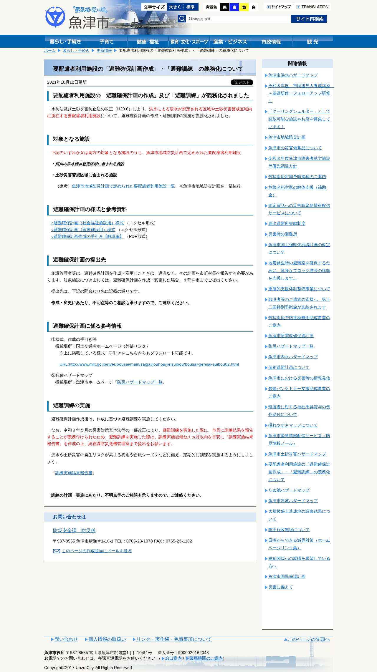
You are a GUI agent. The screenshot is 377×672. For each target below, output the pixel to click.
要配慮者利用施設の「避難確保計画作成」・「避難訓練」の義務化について (299, 472)
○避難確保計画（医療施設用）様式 (83, 229)
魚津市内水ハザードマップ (293, 356)
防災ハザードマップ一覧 (140, 382)
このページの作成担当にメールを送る (97, 550)
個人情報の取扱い (107, 639)
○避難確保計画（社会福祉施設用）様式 (87, 222)
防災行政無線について (289, 529)
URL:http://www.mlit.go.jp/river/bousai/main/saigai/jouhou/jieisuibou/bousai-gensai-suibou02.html (149, 364)
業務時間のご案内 (206, 658)
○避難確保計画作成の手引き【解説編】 (87, 236)
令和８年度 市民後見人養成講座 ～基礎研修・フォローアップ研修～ (301, 93)
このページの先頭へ (308, 639)
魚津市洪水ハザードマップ (293, 75)
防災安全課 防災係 (74, 530)
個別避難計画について (289, 367)
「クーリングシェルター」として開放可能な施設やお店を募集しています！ (299, 119)
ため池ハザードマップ (289, 490)
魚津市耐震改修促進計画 (291, 335)
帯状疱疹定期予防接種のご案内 (297, 176)
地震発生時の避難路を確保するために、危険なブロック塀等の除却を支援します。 (299, 270)
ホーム (50, 50)
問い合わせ (66, 639)
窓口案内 (173, 658)
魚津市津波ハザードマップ (293, 500)
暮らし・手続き (76, 50)
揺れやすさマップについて (293, 425)
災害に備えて (280, 587)
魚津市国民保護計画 (286, 576)
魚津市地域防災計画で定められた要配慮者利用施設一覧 (123, 186)
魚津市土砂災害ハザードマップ (297, 454)
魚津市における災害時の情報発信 (299, 378)
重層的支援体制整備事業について (299, 288)
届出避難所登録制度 (286, 223)
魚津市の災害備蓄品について (295, 147)
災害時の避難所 (282, 234)
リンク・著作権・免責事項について (174, 639)
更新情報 (104, 50)
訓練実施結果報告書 (73, 472)
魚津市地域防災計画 (286, 137)
